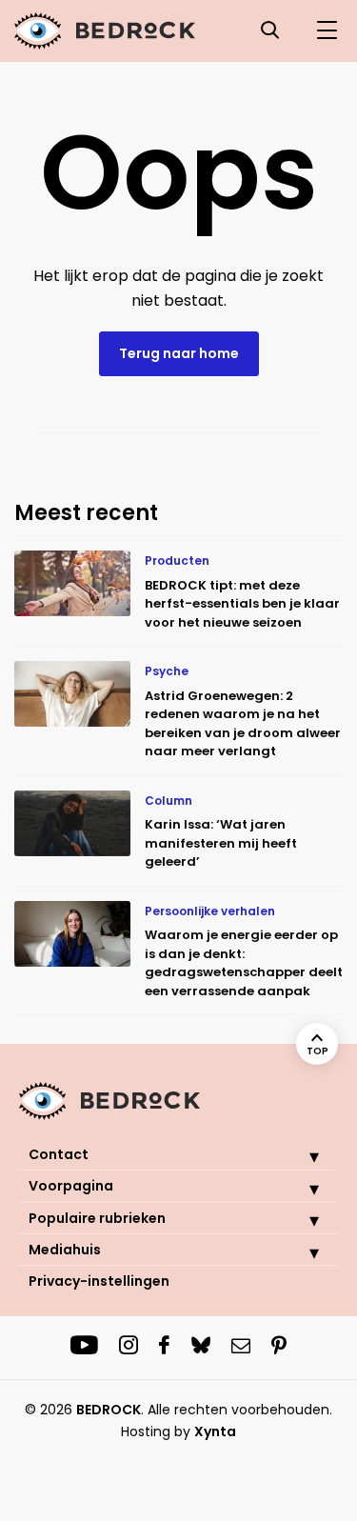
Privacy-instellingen (99, 1281)
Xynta (215, 1431)
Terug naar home (179, 353)
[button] (300, 1156)
